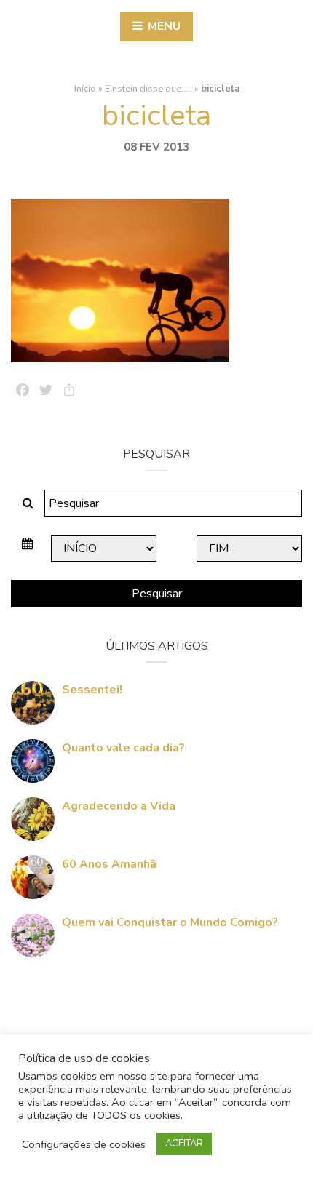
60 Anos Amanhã (109, 864)
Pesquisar (157, 594)
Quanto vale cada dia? (123, 748)
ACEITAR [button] (184, 1143)
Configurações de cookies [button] (84, 1144)
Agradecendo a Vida (118, 806)
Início (85, 88)
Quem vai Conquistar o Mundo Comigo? (170, 922)
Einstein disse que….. (148, 88)
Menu (163, 26)
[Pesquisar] (28, 503)
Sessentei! (92, 690)
